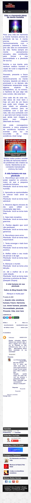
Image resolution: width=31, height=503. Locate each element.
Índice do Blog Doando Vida (15, 290)
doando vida (10, 300)
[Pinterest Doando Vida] (13, 481)
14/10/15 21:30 (23, 361)
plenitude (19, 308)
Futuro (13, 303)
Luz (4, 306)
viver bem (20, 311)
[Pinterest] (10, 318)
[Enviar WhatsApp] (16, 317)
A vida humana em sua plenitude (15, 285)
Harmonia (21, 303)
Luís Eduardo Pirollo (19, 360)
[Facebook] (4, 318)
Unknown (11, 337)
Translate (18, 432)
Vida (13, 311)
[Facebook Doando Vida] (6, 481)
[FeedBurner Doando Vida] (17, 481)
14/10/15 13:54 (23, 337)
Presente (6, 311)
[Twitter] (7, 318)
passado (23, 306)
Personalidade (9, 308)
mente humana (13, 306)
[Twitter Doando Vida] (10, 481)
